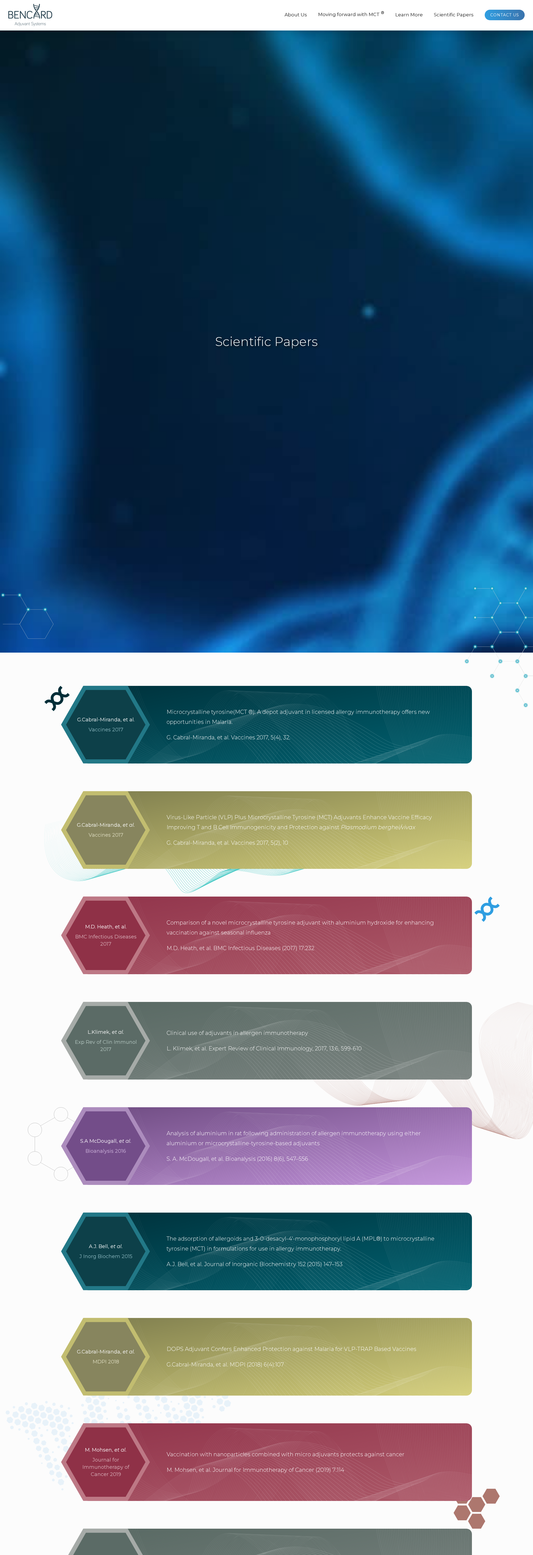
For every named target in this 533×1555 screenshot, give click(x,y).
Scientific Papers (454, 14)
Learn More (409, 14)
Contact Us (504, 14)
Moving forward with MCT (351, 13)
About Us (296, 14)
